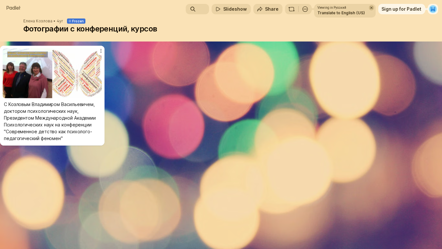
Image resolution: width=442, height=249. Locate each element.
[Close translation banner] (371, 7)
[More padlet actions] (305, 9)
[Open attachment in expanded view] (52, 73)
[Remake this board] (291, 9)
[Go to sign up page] (433, 9)
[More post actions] (101, 51)
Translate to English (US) (341, 12)
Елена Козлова (37, 21)
